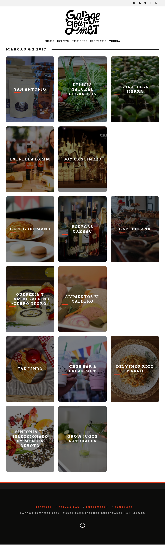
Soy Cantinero (82, 159)
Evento (63, 41)
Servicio (43, 507)
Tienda (114, 41)
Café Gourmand (30, 229)
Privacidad (69, 507)
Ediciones (79, 41)
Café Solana (135, 229)
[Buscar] (134, 3)
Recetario (98, 41)
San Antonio (30, 89)
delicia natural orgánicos (82, 89)
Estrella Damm (30, 159)
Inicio (49, 41)
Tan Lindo (30, 369)
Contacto (124, 507)
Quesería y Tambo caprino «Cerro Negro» (30, 299)
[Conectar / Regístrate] (140, 3)
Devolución (97, 507)
